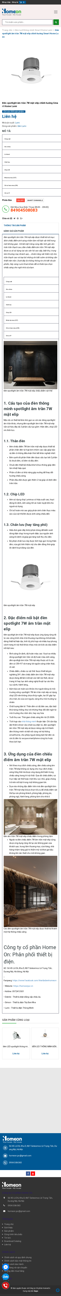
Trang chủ (8, 1224)
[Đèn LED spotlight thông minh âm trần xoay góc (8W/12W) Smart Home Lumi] (16, 1035)
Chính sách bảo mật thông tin (17, 1261)
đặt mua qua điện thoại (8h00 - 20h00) (30, 209)
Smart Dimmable (35, 200)
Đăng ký (15, 2)
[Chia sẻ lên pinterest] (18, 218)
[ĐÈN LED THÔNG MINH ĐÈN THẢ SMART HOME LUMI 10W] (45, 1035)
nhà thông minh (29, 721)
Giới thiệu (8, 1227)
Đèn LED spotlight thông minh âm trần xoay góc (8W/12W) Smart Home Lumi (16, 1046)
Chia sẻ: (6, 218)
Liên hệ (7, 1244)
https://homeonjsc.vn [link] (23, 986)
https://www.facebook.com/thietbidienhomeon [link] (34, 980)
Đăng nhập (6, 2)
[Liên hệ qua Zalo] (5, 1276)
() (23, 2)
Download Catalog (12, 1241)
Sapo (36, 1291)
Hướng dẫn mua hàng (14, 1271)
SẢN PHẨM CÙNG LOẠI (16, 1019)
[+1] (21, 218)
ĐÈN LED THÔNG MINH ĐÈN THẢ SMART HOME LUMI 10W (45, 1046)
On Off (20, 200)
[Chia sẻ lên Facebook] (11, 218)
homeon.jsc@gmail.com (20, 1155)
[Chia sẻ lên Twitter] (15, 218)
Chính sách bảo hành (14, 1264)
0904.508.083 (15, 1162)
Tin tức (7, 1238)
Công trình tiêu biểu (13, 1234)
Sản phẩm (9, 1231)
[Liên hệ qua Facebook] (5, 1267)
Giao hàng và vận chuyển (15, 1267)
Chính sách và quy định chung (17, 1257)
